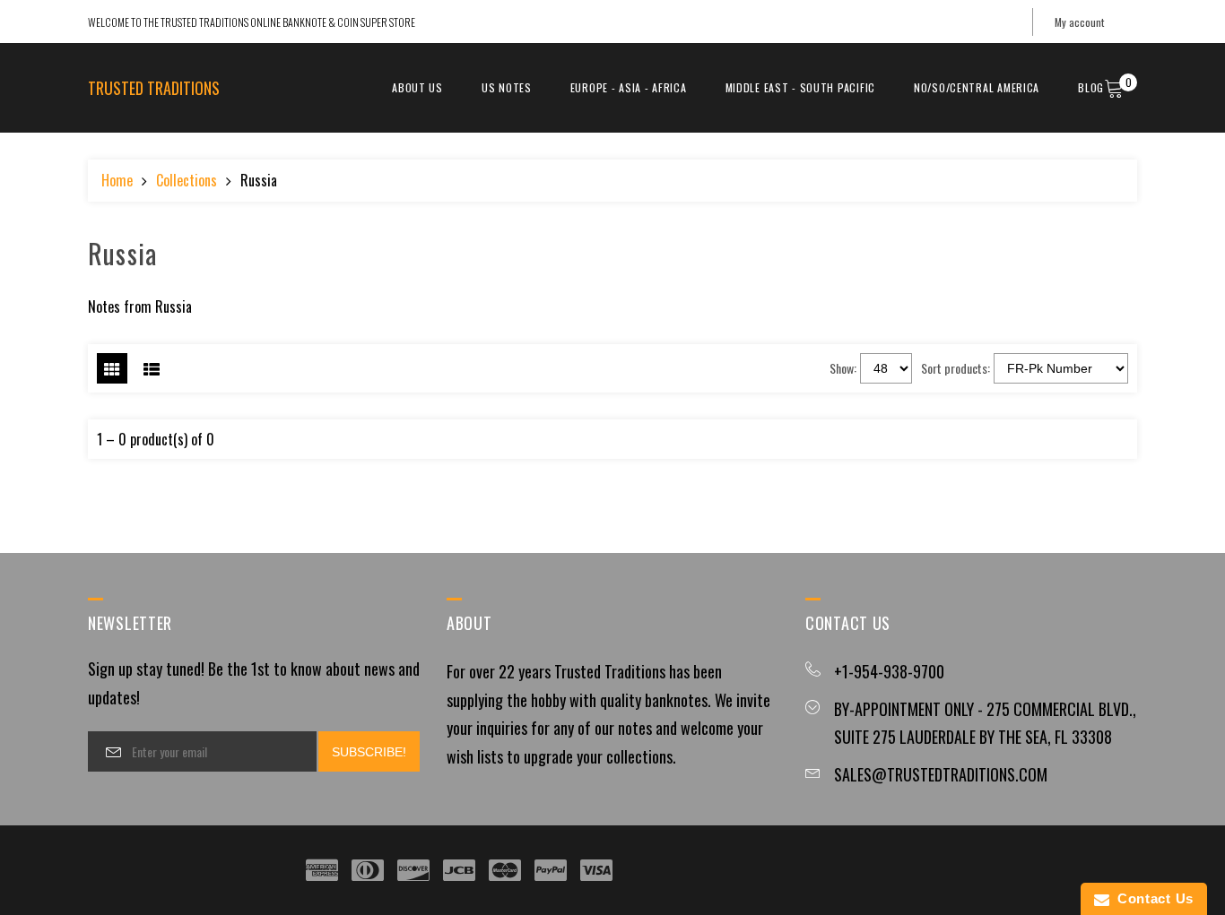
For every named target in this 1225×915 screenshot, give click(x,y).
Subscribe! (369, 752)
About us (417, 87)
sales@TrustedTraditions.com (940, 774)
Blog (1091, 87)
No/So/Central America (976, 87)
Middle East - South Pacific (800, 87)
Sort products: (955, 367)
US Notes (507, 87)
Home (117, 180)
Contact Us (1151, 898)
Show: (843, 367)
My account (1079, 22)
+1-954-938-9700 (889, 671)
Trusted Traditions (154, 87)
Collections (186, 180)
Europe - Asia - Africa (628, 87)
